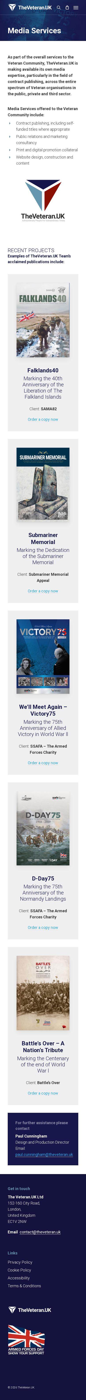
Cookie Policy (19, 1270)
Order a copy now (43, 419)
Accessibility (19, 1278)
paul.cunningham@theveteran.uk (44, 1154)
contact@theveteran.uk (40, 1232)
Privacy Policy (20, 1262)
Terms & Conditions (24, 1286)
